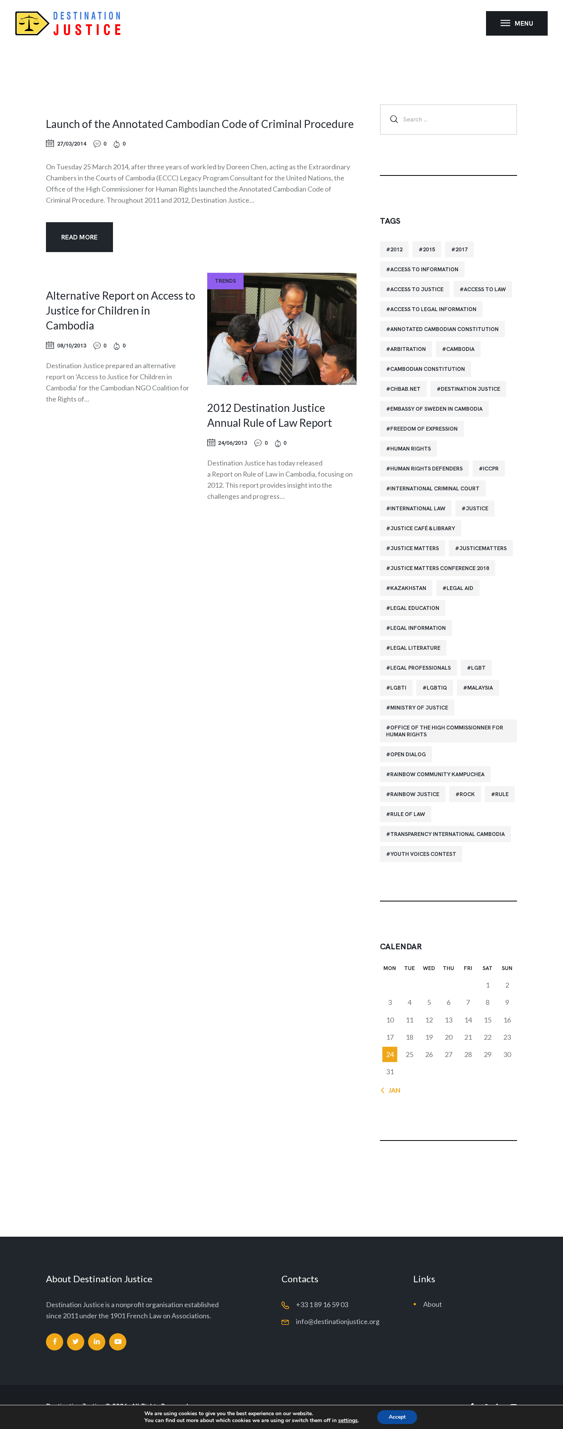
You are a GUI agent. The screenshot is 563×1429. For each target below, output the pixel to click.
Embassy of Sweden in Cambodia (436, 408)
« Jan (392, 1090)
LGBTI (398, 687)
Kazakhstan (408, 588)
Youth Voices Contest (423, 854)
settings (348, 1420)
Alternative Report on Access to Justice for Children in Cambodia (120, 310)
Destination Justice (470, 388)
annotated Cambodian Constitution (444, 329)
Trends (225, 280)
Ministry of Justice (419, 707)
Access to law (485, 289)
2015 (429, 249)
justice (477, 508)
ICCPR (491, 468)
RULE (502, 794)
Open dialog (408, 754)
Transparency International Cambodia (447, 834)
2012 (396, 249)
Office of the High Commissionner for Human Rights (444, 731)
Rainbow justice (414, 794)
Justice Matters (414, 548)
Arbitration (408, 349)
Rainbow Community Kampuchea (437, 774)
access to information (424, 269)
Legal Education (414, 608)
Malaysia (480, 687)
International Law (417, 508)
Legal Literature (415, 647)
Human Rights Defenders (426, 468)
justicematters (483, 548)
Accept (397, 1417)
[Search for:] (448, 119)
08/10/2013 (71, 345)
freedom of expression (424, 428)
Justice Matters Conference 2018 (439, 568)
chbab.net (405, 388)
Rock (467, 794)
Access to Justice (417, 289)
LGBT (478, 667)
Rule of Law (407, 814)
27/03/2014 (71, 143)
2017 (461, 249)
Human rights (410, 448)
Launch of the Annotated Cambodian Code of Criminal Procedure (200, 123)
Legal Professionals (420, 667)
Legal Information (418, 627)
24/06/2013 (232, 442)
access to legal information (433, 309)
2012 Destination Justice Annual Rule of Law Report (269, 415)
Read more (79, 237)
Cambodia (460, 349)
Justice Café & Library (422, 528)
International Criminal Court (435, 488)
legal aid (460, 588)
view (281, 328)
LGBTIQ (437, 687)
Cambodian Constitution (427, 368)
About (432, 1304)
